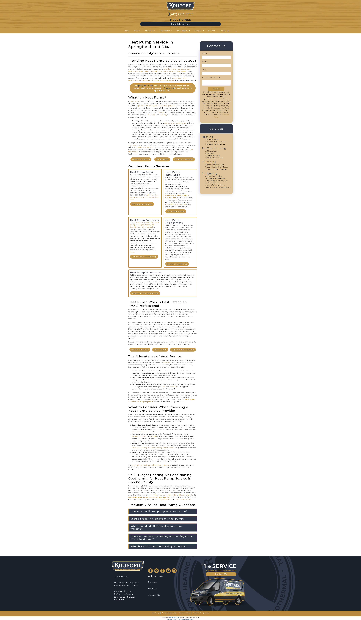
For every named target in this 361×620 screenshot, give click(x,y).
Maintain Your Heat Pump (145, 293)
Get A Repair (160, 349)
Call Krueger (162, 159)
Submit (216, 89)
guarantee (166, 499)
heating (151, 115)
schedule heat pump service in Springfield (149, 497)
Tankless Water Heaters (216, 169)
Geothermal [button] (165, 31)
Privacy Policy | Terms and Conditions (180, 619)
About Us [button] (198, 31)
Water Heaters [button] (182, 31)
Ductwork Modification (215, 178)
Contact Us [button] (224, 31)
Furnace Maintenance (215, 144)
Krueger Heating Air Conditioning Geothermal (153, 448)
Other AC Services (183, 159)
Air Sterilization (212, 183)
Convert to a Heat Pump (144, 256)
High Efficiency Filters (215, 185)
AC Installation (212, 151)
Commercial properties (175, 204)
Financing (169, 88)
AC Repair (209, 153)
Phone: (205, 62)
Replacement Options (183, 349)
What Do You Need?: (211, 78)
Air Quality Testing (213, 176)
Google (154, 436)
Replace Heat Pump (177, 264)
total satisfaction (183, 499)
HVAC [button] (136, 31)
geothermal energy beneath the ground (156, 106)
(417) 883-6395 (182, 14)
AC (164, 387)
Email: (204, 70)
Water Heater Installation (217, 167)
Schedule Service (180, 24)
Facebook (136, 436)
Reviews (211, 31)
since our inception (140, 432)
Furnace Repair (212, 139)
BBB (144, 436)
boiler (161, 112)
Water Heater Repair (214, 165)
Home (127, 31)
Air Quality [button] (149, 31)
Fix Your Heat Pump (142, 204)
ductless (132, 145)
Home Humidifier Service (216, 181)
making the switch (144, 147)
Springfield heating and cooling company (151, 465)
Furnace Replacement (215, 142)
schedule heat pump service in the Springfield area (144, 197)
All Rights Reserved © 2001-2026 (189, 617)
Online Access (174, 617)
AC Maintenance (212, 155)
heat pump (135, 101)
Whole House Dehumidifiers (218, 187)
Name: (204, 53)
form (132, 252)
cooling (163, 115)
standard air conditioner (175, 123)
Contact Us (221, 574)
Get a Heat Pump (176, 211)
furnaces (167, 362)
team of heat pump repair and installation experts (170, 495)
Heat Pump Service (214, 158)
